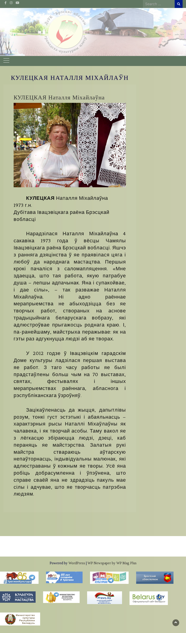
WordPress (77, 563)
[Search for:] (159, 4)
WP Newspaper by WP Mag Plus (112, 563)
